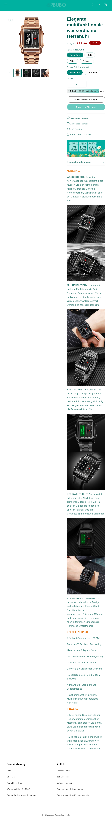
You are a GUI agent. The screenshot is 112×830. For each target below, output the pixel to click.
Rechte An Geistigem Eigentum (21, 795)
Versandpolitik (63, 771)
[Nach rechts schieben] (53, 73)
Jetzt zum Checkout (86, 107)
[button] (6, 5)
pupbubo (51, 815)
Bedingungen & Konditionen (70, 789)
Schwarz (87, 61)
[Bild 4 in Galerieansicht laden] (45, 73)
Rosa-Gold (75, 55)
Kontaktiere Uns (14, 783)
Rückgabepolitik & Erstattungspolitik (74, 795)
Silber (73, 61)
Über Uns (11, 777)
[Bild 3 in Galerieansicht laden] (36, 73)
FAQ (9, 771)
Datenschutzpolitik (65, 783)
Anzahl (70, 79)
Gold (89, 55)
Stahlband (75, 72)
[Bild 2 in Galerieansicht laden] (27, 73)
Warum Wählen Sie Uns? (18, 789)
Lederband (92, 72)
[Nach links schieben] (10, 73)
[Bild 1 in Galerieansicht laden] (17, 73)
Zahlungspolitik (64, 777)
